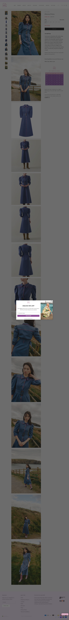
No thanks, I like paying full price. (28, 318)
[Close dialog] (51, 301)
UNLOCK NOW (28, 315)
